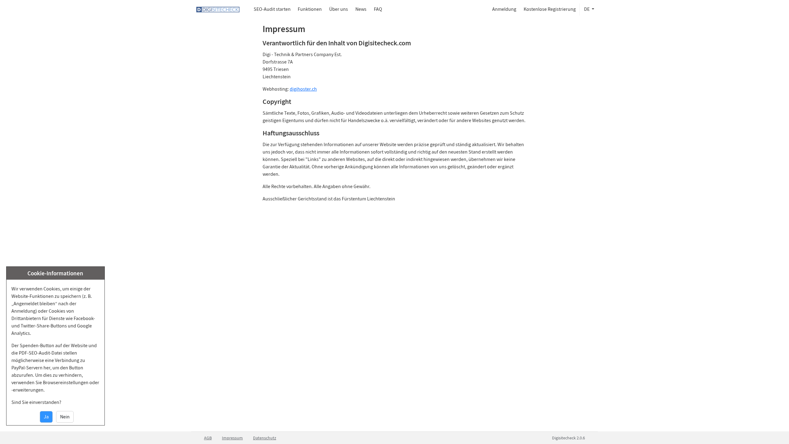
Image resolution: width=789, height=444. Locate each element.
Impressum (232, 438)
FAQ (378, 9)
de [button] (587, 9)
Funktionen (310, 9)
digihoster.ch (303, 89)
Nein (65, 417)
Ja (46, 417)
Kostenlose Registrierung (550, 9)
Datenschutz (264, 438)
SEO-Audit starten (272, 9)
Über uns (338, 9)
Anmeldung (504, 9)
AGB (208, 438)
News (360, 9)
